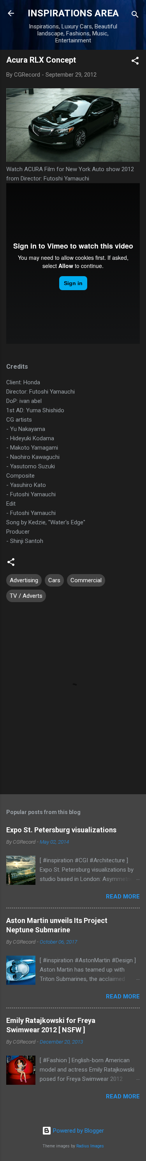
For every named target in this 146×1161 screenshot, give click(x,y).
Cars (54, 580)
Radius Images (90, 1146)
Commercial (86, 580)
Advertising (24, 580)
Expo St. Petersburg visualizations (61, 830)
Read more (123, 896)
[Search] (135, 16)
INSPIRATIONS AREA (73, 13)
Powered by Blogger (77, 1130)
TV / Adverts (26, 595)
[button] (135, 62)
